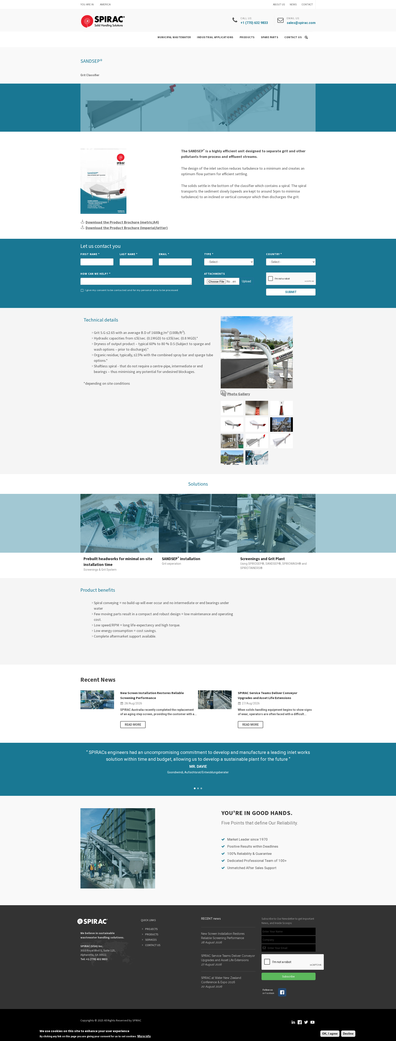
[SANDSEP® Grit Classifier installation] (232, 441)
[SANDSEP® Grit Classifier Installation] (257, 352)
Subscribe (288, 976)
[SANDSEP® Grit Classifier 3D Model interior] (281, 441)
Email (164, 254)
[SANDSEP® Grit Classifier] (232, 408)
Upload (246, 281)
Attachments (214, 274)
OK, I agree (330, 1033)
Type (208, 254)
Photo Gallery (238, 394)
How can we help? (95, 274)
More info (144, 1036)
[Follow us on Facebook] (282, 995)
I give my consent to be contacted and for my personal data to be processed (131, 290)
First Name (90, 254)
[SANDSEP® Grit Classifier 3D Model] (232, 424)
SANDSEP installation (181, 558)
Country (274, 254)
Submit (291, 292)
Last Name (129, 254)
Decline (348, 1033)
